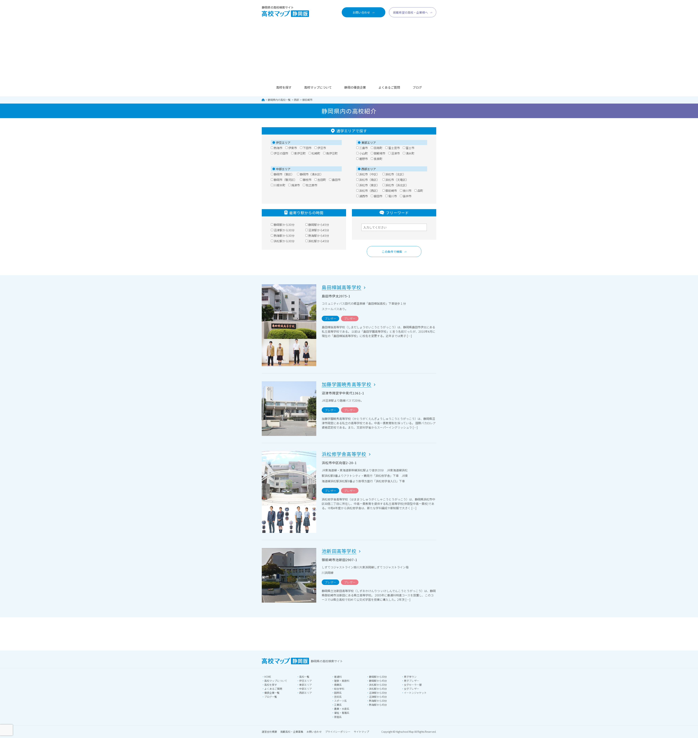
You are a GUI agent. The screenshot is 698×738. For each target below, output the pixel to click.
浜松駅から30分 (378, 684)
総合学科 (339, 688)
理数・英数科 (341, 680)
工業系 (338, 705)
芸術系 (338, 697)
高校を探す (284, 87)
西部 (296, 100)
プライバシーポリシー (337, 731)
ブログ (417, 87)
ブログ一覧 (270, 697)
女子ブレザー (411, 688)
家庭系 (338, 717)
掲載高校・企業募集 (291, 731)
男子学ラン (410, 676)
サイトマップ (361, 731)
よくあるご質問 (389, 87)
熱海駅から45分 (378, 705)
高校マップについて (318, 87)
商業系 (338, 684)
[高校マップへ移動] (263, 99)
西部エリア (305, 693)
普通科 (338, 676)
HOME (267, 676)
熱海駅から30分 (378, 701)
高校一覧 (304, 676)
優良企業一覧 (272, 693)
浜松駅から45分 (378, 688)
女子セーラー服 (413, 684)
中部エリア (305, 688)
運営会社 (269, 731)
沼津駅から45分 (378, 697)
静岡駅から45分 (378, 680)
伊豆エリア (305, 680)
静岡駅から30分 (378, 676)
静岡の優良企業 (355, 87)
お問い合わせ (314, 731)
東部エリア (305, 684)
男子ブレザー (411, 680)
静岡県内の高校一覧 (279, 100)
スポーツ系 (340, 701)
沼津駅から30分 (378, 693)
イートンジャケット (415, 693)
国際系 (338, 693)
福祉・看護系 (341, 713)
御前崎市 (307, 100)
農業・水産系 (341, 709)
